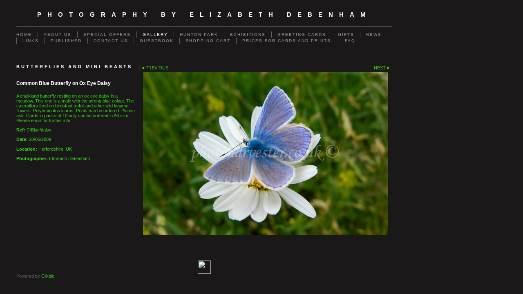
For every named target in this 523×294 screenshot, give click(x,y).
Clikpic (47, 276)
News (374, 34)
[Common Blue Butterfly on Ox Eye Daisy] (265, 153)
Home (24, 34)
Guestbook (157, 40)
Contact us (111, 40)
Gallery (155, 34)
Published (66, 40)
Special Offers (107, 34)
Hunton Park (199, 34)
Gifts (346, 34)
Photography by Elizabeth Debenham (204, 14)
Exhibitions (248, 34)
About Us (58, 34)
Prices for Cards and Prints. (287, 40)
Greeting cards (301, 34)
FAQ (350, 40)
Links (30, 40)
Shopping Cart (208, 40)
